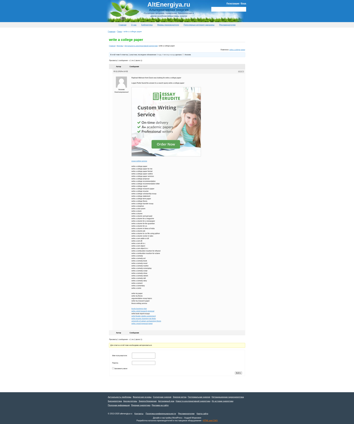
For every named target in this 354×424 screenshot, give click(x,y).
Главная (122, 25)
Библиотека (147, 25)
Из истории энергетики (222, 401)
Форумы (120, 46)
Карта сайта (202, 413)
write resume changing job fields (144, 319)
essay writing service (139, 161)
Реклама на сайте (160, 405)
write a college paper (237, 50)
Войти (238, 373)
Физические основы (142, 397)
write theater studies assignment (144, 316)
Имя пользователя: (119, 356)
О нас (134, 25)
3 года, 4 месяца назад (166, 55)
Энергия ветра (179, 397)
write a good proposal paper (142, 324)
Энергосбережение (148, 401)
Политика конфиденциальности (161, 413)
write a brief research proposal (143, 311)
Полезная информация (119, 405)
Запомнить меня (120, 369)
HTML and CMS (210, 420)
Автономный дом (166, 401)
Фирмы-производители (168, 25)
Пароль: (115, 363)
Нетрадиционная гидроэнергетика (228, 397)
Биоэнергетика (115, 401)
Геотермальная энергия (199, 397)
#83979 (241, 71)
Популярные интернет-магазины (199, 25)
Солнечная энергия (162, 397)
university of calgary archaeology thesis (146, 321)
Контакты (138, 413)
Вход (243, 3)
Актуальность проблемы (119, 397)
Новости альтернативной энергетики (193, 401)
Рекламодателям (227, 25)
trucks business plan (139, 309)
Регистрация (233, 3)
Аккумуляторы (130, 401)
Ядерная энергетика (140, 405)
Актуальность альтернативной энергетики (141, 46)
